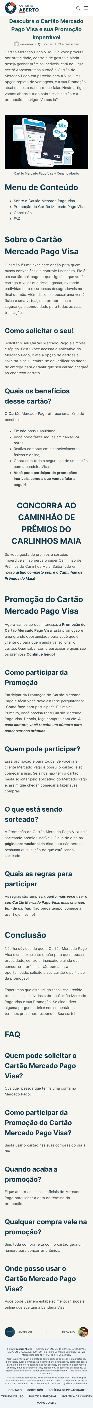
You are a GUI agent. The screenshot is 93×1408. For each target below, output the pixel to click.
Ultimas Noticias (70, 44)
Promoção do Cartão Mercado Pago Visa (49, 206)
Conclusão (23, 212)
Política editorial (43, 1396)
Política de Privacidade (67, 1390)
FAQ (17, 218)
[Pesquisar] (78, 8)
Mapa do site (46, 1402)
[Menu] (86, 8)
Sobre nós (35, 1390)
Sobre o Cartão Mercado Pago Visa (44, 200)
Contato (15, 1390)
